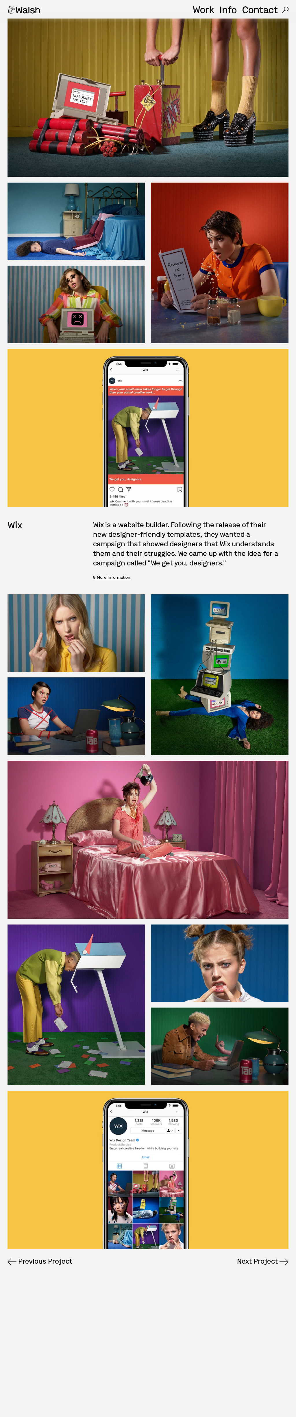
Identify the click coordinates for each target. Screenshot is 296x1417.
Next (257, 1261)
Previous (44, 1261)
